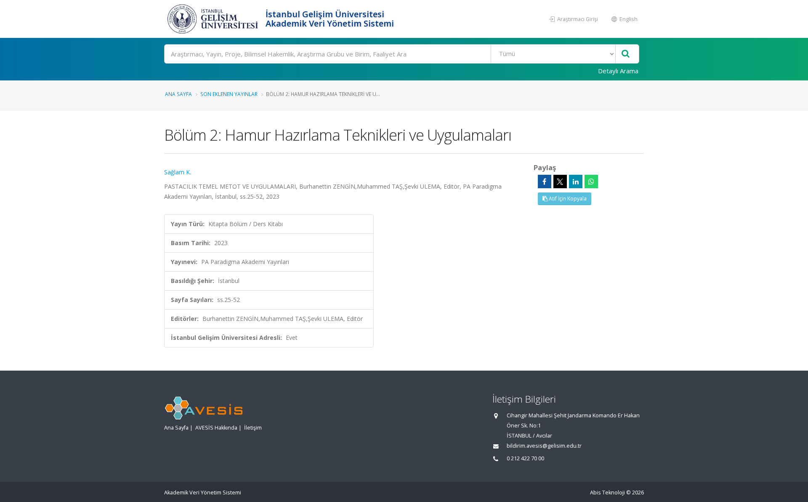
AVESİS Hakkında (216, 427)
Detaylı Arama (618, 71)
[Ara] (625, 54)
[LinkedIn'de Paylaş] (575, 181)
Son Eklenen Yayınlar (229, 94)
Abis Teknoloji (607, 492)
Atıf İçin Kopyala (567, 198)
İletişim (253, 427)
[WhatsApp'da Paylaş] (591, 181)
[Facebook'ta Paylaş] (544, 181)
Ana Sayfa (178, 94)
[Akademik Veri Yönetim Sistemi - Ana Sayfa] (213, 19)
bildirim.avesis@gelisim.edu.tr (544, 445)
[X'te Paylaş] (560, 181)
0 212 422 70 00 (525, 458)
